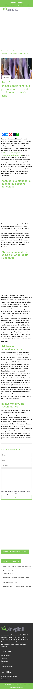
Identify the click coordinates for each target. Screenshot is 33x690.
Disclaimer (4, 679)
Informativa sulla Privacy (9, 676)
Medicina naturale (7, 666)
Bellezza (4, 658)
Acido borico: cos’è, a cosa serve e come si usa (17, 566)
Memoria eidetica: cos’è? (10, 582)
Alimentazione (5, 655)
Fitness (3, 664)
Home (3, 51)
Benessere (4, 661)
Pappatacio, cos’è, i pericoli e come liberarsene (17, 587)
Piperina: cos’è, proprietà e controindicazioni (16, 578)
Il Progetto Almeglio (10, 5)
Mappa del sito (20, 5)
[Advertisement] (16, 29)
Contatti (27, 5)
